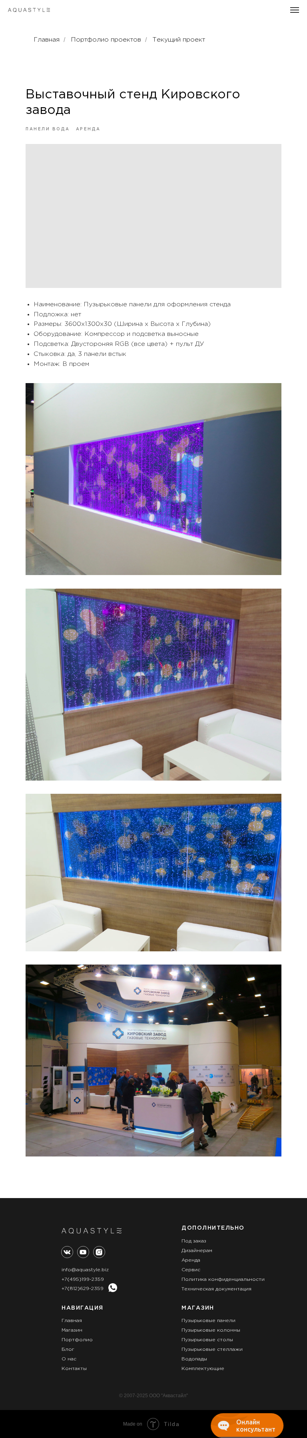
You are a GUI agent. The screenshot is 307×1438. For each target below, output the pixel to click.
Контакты (74, 1368)
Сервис (190, 1270)
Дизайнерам (196, 1250)
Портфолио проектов (106, 40)
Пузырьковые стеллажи (212, 1349)
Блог (68, 1349)
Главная (47, 40)
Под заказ (193, 1241)
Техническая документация (216, 1289)
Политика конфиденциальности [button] (223, 1279)
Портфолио (77, 1340)
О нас (69, 1359)
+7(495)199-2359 (83, 1279)
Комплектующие (202, 1368)
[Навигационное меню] (294, 10)
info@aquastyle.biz (85, 1270)
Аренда (190, 1260)
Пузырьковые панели (208, 1320)
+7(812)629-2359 (83, 1288)
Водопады (194, 1359)
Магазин (72, 1330)
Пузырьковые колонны (210, 1330)
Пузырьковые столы (207, 1340)
